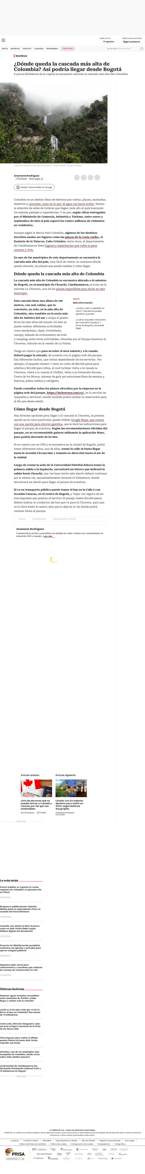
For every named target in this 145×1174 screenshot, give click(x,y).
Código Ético (120, 1144)
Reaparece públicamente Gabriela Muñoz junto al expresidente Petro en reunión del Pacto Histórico (20, 909)
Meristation (116, 1158)
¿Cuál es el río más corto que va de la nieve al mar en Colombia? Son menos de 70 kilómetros (20, 1012)
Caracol (124, 1149)
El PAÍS (39, 1149)
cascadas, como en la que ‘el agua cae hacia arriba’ (61, 203)
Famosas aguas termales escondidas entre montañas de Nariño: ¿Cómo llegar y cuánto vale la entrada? (19, 998)
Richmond (38, 1158)
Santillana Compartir (80, 1149)
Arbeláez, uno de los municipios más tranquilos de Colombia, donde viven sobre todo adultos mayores (20, 1054)
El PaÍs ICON (77, 1158)
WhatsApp (97, 177)
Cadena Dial (88, 1154)
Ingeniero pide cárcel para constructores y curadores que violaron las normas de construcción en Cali (21, 967)
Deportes (15, 48)
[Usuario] (142, 49)
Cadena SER (94, 1149)
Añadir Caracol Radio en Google (36, 187)
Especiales (68, 48)
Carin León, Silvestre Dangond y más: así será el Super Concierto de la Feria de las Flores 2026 (20, 1026)
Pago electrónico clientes (66, 1141)
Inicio (5, 48)
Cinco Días (78, 1154)
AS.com (104, 1149)
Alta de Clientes (88, 1141)
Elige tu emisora (131, 41)
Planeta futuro (110, 1154)
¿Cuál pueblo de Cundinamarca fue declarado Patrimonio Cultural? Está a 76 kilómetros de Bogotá (20, 1068)
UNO (58, 1154)
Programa (108, 41)
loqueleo (102, 1158)
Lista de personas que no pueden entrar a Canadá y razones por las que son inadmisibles (36, 804)
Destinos (21, 56)
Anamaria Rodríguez (26, 175)
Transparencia (103, 1144)
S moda (90, 1158)
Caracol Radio (72, 40)
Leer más (47, 536)
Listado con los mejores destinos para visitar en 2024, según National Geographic (69, 804)
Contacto (15, 1141)
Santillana (65, 1149)
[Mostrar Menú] (3, 40)
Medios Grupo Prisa (15, 1159)
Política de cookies (59, 1144)
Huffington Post (43, 1154)
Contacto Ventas (30, 1141)
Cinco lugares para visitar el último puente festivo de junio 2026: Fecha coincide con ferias (19, 1040)
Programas (52, 48)
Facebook (77, 177)
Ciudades (38, 48)
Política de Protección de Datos (32, 1144)
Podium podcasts (65, 1158)
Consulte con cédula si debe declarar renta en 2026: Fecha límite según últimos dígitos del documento (20, 928)
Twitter (84, 177)
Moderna (52, 1158)
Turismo (21, 519)
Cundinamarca (39, 519)
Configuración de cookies (82, 1144)
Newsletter (136, 49)
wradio (67, 1154)
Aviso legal (129, 1141)
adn (113, 1149)
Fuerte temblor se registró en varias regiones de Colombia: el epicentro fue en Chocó (21, 889)
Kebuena (122, 1154)
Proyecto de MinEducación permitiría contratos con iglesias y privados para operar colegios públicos (20, 948)
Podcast (27, 48)
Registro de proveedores (110, 1141)
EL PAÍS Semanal (99, 1154)
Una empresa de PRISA (15, 1152)
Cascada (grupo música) (64, 519)
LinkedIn (90, 177)
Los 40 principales (51, 1149)
